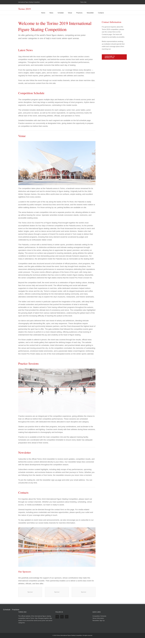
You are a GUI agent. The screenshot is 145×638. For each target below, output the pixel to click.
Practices (79, 13)
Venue (70, 13)
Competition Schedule (99, 616)
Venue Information (98, 618)
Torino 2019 (24, 8)
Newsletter (90, 13)
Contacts (101, 13)
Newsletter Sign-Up (99, 620)
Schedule (61, 13)
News (51, 13)
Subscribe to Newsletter (110, 56)
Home (43, 13)
